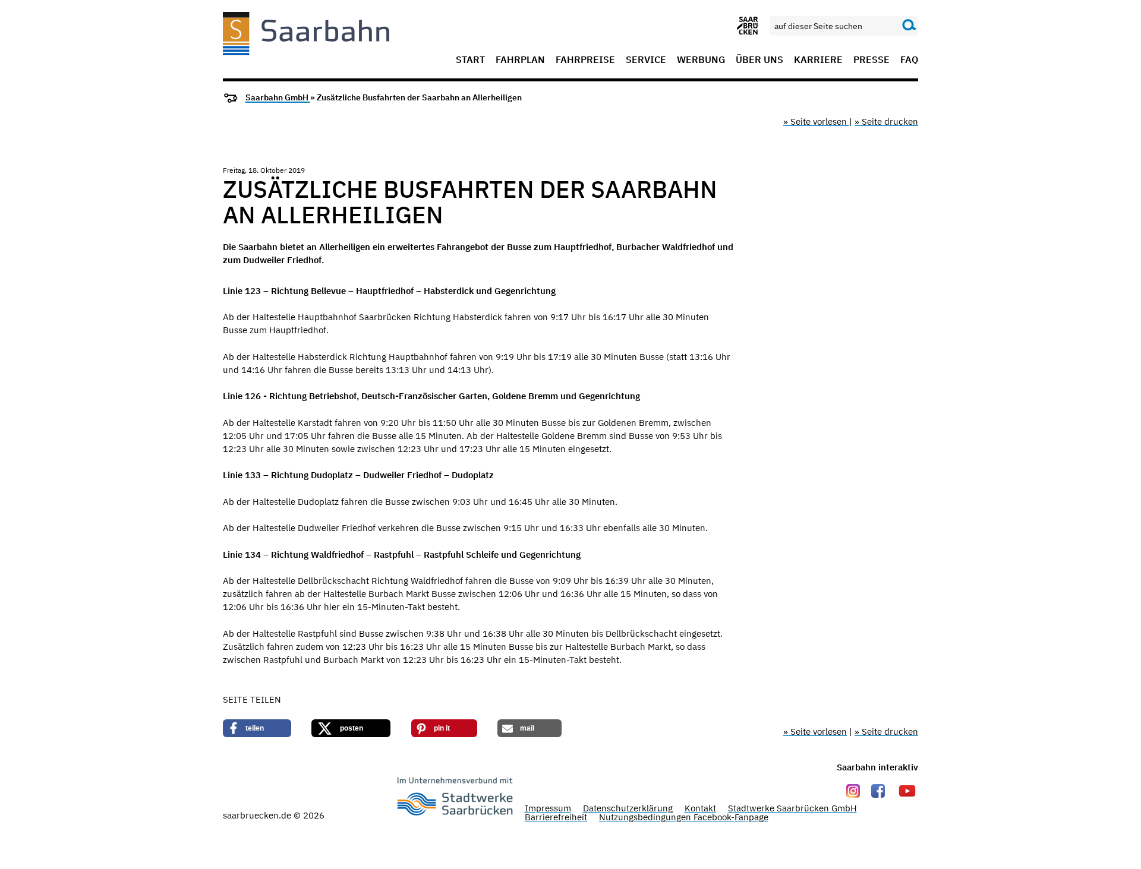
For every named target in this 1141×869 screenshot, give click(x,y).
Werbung (701, 60)
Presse (871, 60)
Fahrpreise (585, 60)
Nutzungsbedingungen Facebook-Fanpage (683, 817)
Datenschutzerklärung (628, 808)
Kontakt (700, 808)
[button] (257, 728)
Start (470, 60)
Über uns (759, 60)
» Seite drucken (886, 121)
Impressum (548, 808)
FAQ (909, 60)
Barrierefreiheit (556, 817)
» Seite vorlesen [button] (816, 121)
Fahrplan (520, 60)
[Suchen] (909, 25)
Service (646, 60)
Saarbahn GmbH (277, 97)
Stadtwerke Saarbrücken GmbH (792, 808)
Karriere (818, 60)
